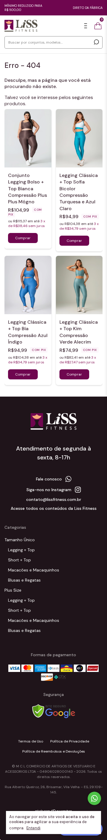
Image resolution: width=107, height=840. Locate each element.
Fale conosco (49, 479)
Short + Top (19, 560)
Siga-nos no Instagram (48, 489)
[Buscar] (96, 42)
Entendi (33, 828)
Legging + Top (21, 549)
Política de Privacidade (69, 741)
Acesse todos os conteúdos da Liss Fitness (54, 508)
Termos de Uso (30, 741)
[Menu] (86, 26)
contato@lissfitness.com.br (53, 499)
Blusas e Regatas (24, 580)
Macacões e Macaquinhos (33, 570)
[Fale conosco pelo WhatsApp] (94, 798)
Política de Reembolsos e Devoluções (53, 751)
